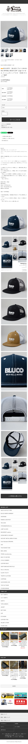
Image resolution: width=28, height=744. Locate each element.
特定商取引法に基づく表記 (6, 127)
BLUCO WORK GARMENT (9, 59)
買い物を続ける (5, 140)
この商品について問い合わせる (8, 138)
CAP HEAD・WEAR (18, 59)
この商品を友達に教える (7, 136)
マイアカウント (3, 723)
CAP (13, 65)
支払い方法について (8, 733)
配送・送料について (16, 733)
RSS (20, 736)
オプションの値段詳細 (5, 124)
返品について (4, 125)
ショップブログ (15, 736)
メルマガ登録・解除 (8, 736)
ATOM (22, 736)
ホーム (2, 59)
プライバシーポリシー (19, 735)
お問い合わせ (3, 729)
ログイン (2, 726)
